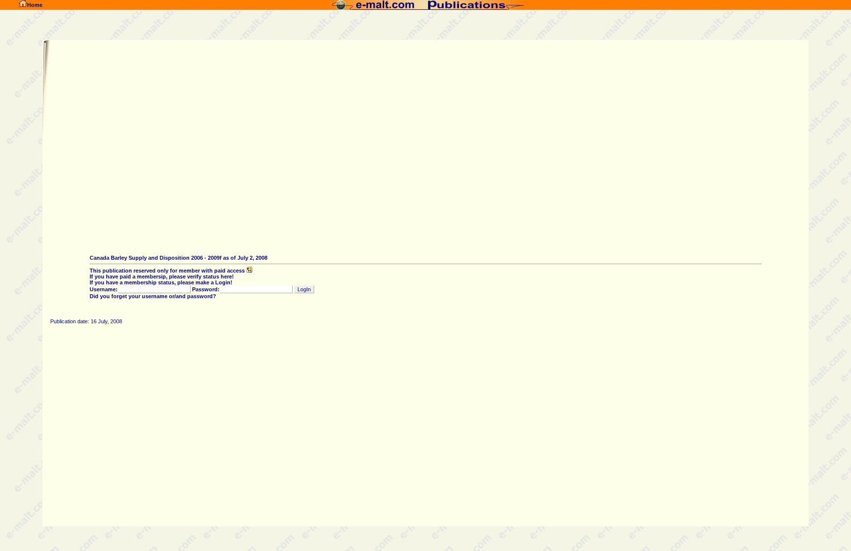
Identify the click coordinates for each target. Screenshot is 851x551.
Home (34, 5)
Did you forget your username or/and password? (153, 296)
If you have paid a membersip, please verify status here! (162, 276)
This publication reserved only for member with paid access (168, 271)
